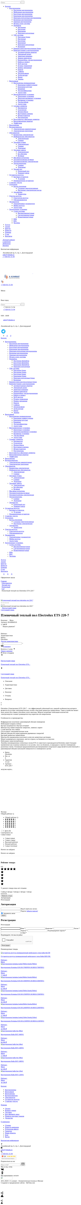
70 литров (21, 179)
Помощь (8, 232)
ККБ (15, 219)
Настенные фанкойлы (21, 361)
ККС (15, 221)
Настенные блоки (20, 372)
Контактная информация (10, 1140)
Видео (7, 1137)
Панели (20, 69)
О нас (7, 234)
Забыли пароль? (32, 911)
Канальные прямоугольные (27, 85)
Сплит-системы (19, 211)
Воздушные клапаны (25, 113)
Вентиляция (13, 81)
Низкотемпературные (25, 217)
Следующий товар (8, 610)
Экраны (20, 79)
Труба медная (22, 75)
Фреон (20, 77)
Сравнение (7, 242)
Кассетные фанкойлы (21, 363)
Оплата (7, 1108)
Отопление (13, 184)
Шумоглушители (24, 115)
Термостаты (22, 194)
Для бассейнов (23, 102)
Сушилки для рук (15, 182)
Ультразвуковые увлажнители (24, 204)
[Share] (4, 602)
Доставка (8, 1112)
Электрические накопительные (25, 129)
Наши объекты (10, 1133)
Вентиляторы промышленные (24, 83)
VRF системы (18, 35)
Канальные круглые (25, 87)
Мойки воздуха (19, 205)
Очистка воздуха (15, 196)
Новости (8, 230)
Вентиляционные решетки (23, 121)
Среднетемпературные (26, 215)
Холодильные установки (18, 209)
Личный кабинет (9, 240)
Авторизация (5, 898)
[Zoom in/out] (8, 602)
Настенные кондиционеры (23, 10)
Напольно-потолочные (26, 33)
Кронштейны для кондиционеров (30, 60)
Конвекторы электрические (23, 135)
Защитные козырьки (25, 56)
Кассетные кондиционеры (23, 14)
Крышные (21, 89)
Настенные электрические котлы (29, 190)
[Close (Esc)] (2, 602)
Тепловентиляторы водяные (24, 159)
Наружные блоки (24, 37)
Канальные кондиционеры (23, 16)
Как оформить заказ (12, 1114)
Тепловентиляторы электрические (26, 161)
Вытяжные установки (25, 100)
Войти (3, 915)
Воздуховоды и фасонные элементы (26, 119)
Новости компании (12, 1127)
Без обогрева (22, 154)
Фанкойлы (17, 25)
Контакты (8, 236)
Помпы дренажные (25, 68)
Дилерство (9, 1118)
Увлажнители (14, 202)
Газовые (21, 140)
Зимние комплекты (25, 58)
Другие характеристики (9, 641)
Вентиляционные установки (24, 94)
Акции (7, 227)
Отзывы (8, 1125)
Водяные (21, 156)
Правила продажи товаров (14, 1116)
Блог (6, 1135)
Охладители (22, 110)
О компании (5, 1122)
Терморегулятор (23, 173)
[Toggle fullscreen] (6, 602)
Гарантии (8, 1131)
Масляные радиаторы (21, 158)
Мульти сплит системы (22, 23)
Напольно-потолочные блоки (24, 378)
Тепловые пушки (20, 142)
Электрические (23, 138)
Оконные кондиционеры (22, 22)
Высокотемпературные (26, 213)
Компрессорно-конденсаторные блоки (27, 48)
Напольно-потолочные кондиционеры (27, 18)
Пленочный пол (23, 171)
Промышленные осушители (24, 181)
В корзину (7, 646)
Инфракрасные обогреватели (24, 136)
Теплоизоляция (23, 73)
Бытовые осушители (21, 177)
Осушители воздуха (16, 175)
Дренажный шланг (24, 54)
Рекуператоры (23, 117)
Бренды (8, 228)
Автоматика (18, 192)
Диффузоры (18, 123)
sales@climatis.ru (8, 255)
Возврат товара (10, 1110)
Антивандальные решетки (27, 52)
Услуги (7, 225)
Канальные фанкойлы (21, 365)
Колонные (21, 46)
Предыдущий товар (9, 608)
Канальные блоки (20, 376)
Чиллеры (17, 223)
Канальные (22, 31)
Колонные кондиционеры (23, 20)
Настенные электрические (23, 524)
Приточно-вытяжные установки (29, 98)
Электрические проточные (23, 131)
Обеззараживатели (20, 200)
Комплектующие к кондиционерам (26, 50)
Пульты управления (25, 66)
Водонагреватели (15, 127)
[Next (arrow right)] (4, 604)
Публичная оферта (11, 1129)
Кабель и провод (24, 62)
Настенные (22, 27)
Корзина (6, 245)
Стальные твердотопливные (28, 188)
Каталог (8, 6)
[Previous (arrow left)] (2, 604)
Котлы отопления (20, 186)
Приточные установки (26, 96)
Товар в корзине (6, 651)
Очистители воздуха (21, 198)
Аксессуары (22, 92)
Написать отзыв (7, 896)
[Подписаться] (23, 1164)
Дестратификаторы (25, 91)
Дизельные (22, 148)
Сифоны (21, 71)
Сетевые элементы (20, 106)
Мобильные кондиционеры (23, 12)
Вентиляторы (14, 125)
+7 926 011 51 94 (8, 257)
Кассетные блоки (20, 374)
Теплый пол (18, 169)
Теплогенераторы (20, 163)
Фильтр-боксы (23, 112)
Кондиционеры (14, 8)
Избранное (7, 244)
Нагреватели (22, 108)
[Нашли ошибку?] (40, 1203)
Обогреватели (14, 133)
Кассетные (21, 29)
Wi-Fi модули (22, 64)
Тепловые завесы (20, 150)
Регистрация (5, 900)
